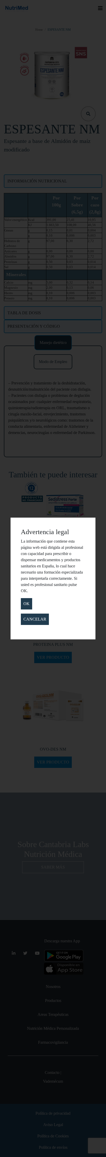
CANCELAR (34, 619)
